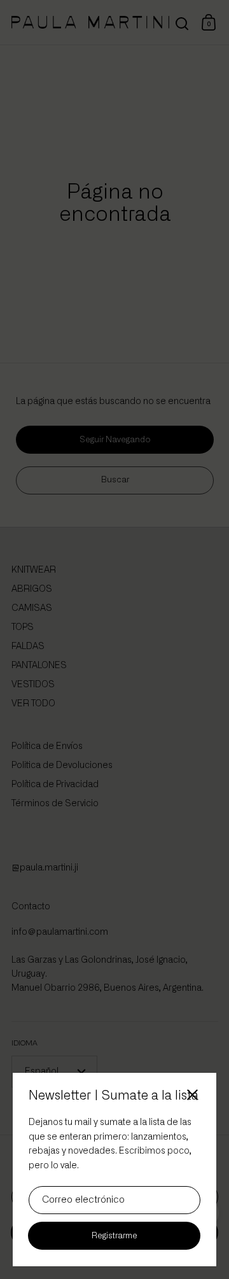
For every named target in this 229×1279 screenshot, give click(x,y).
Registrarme (114, 1236)
